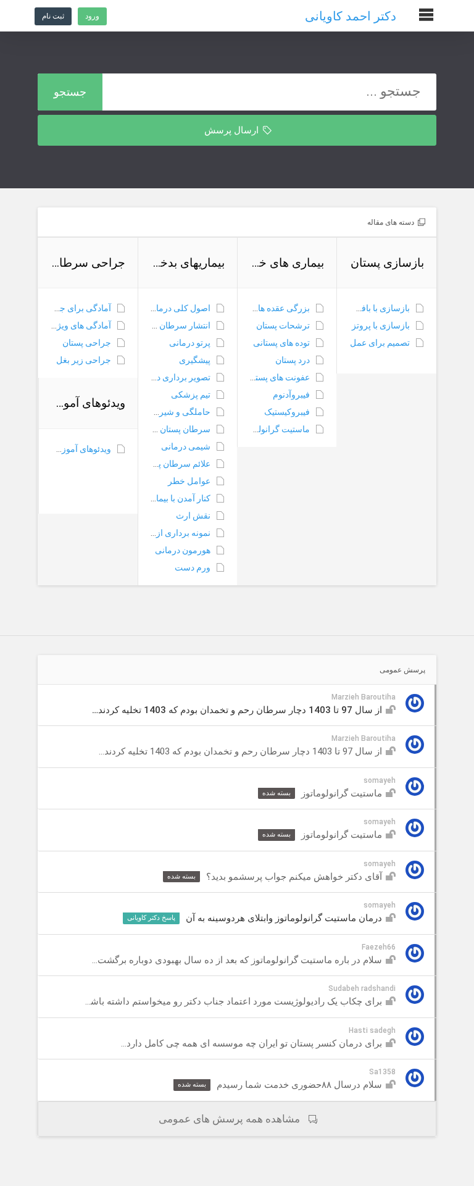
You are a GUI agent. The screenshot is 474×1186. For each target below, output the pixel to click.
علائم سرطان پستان (175, 464)
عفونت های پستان (278, 377)
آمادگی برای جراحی (75, 308)
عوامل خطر (189, 481)
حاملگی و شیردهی (177, 412)
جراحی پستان (86, 343)
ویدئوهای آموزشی (79, 449)
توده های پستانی (281, 343)
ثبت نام (53, 16)
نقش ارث (193, 515)
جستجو (70, 91)
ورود (92, 16)
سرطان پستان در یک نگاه (166, 429)
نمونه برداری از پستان (171, 533)
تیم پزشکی (190, 394)
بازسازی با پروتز (381, 325)
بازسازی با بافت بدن (374, 308)
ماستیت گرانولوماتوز (273, 429)
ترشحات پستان (283, 325)
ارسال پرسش (232, 130)
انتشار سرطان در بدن (172, 325)
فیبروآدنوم (291, 394)
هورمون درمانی (182, 550)
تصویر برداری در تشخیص (166, 377)
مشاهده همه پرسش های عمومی (229, 1119)
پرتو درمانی (189, 343)
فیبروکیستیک (287, 412)
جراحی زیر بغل (83, 360)
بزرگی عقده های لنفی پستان (260, 308)
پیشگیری (194, 360)
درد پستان (292, 360)
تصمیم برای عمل (380, 343)
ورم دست (192, 567)
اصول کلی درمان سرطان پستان (154, 308)
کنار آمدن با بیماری (177, 498)
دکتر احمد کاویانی (350, 16)
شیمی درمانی (185, 446)
